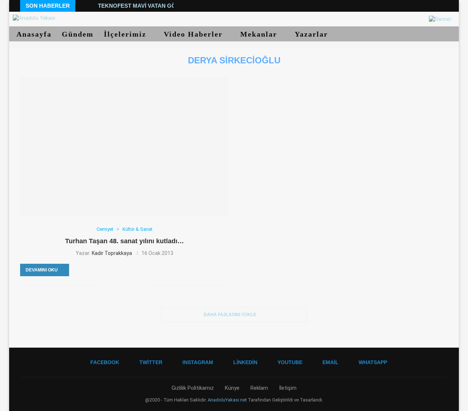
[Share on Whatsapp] (136, 285)
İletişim (288, 388)
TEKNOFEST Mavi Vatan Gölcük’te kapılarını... (167, 6)
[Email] (437, 6)
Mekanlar (260, 34)
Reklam (259, 388)
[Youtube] (428, 6)
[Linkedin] (420, 6)
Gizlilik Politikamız (192, 388)
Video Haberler (194, 34)
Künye (232, 388)
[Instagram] (411, 6)
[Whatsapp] (446, 6)
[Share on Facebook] (105, 285)
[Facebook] (394, 6)
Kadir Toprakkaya (112, 253)
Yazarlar (313, 34)
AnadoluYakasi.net (227, 400)
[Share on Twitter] (113, 285)
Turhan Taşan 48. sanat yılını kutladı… (124, 241)
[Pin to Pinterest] (120, 285)
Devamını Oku (42, 270)
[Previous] (82, 6)
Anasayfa (34, 34)
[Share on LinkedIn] (128, 285)
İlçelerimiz (126, 34)
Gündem (78, 34)
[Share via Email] (143, 285)
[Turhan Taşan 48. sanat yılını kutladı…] (124, 146)
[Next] (91, 6)
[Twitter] (402, 6)
